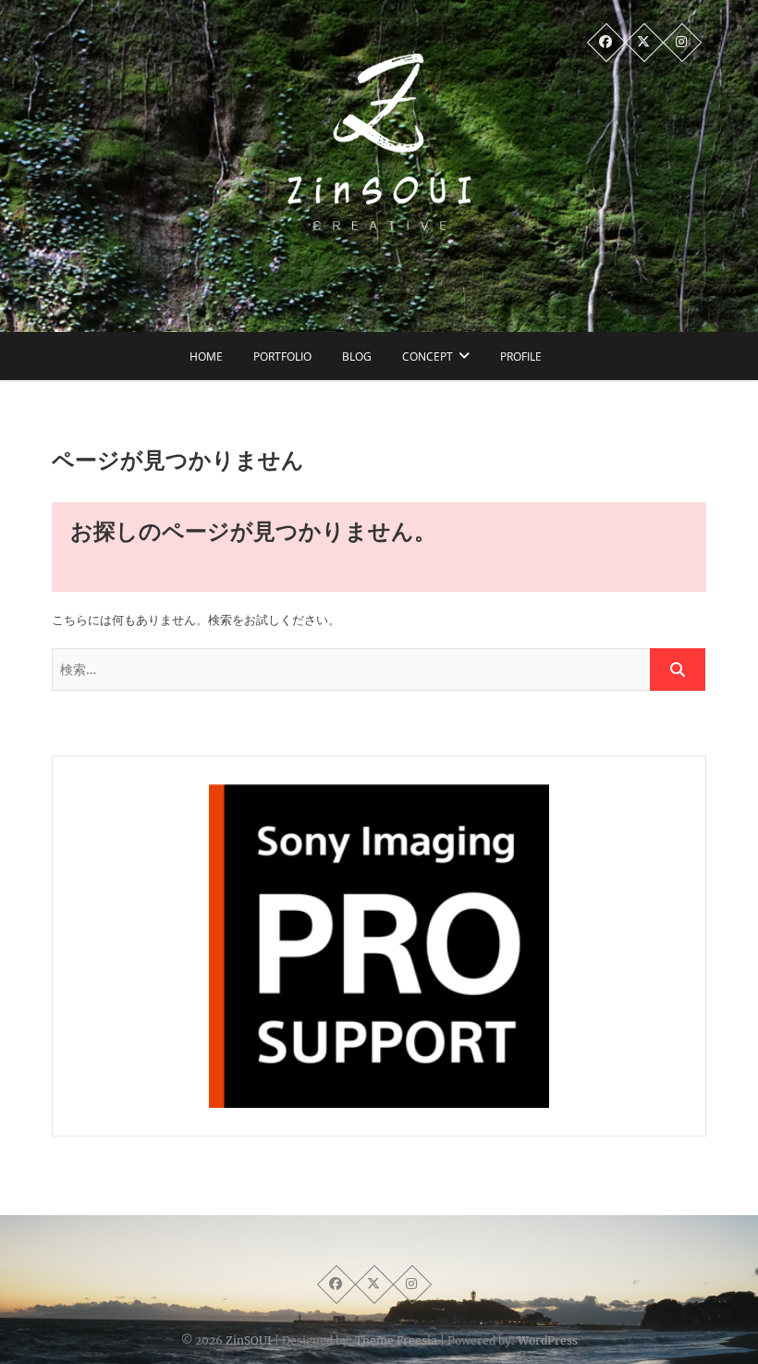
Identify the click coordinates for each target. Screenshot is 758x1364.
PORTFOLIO (282, 356)
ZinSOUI (249, 1340)
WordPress (548, 1340)
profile (521, 356)
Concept (427, 356)
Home (206, 356)
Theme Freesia (396, 1340)
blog (357, 356)
